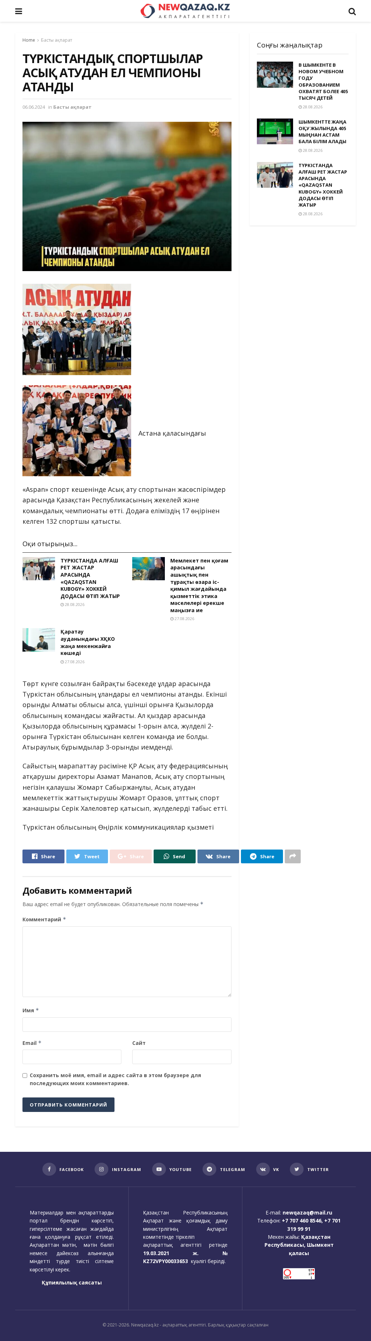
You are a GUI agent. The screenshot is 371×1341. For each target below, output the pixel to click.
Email (32, 1042)
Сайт (139, 1042)
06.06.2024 (33, 107)
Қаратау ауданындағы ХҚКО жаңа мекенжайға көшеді (88, 642)
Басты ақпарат (56, 40)
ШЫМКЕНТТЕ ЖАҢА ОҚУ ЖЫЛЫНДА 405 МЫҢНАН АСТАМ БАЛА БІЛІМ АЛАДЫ (322, 132)
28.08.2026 (74, 604)
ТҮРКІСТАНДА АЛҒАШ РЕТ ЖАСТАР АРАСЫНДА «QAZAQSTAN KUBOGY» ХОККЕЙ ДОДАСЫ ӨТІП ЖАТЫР (90, 578)
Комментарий (44, 919)
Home (28, 40)
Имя (30, 1010)
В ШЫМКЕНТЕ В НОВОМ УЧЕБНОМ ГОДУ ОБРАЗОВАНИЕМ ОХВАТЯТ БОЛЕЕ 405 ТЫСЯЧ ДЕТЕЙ (323, 81)
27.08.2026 (184, 618)
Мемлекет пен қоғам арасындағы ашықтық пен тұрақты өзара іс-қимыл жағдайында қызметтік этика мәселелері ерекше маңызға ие (199, 585)
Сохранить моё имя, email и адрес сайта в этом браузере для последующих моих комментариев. (115, 1079)
